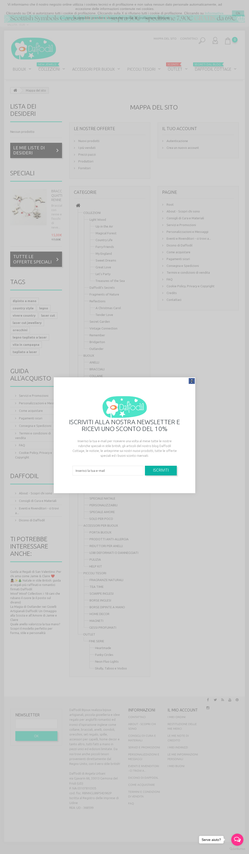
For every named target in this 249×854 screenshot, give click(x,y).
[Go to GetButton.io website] (237, 849)
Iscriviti (161, 470)
